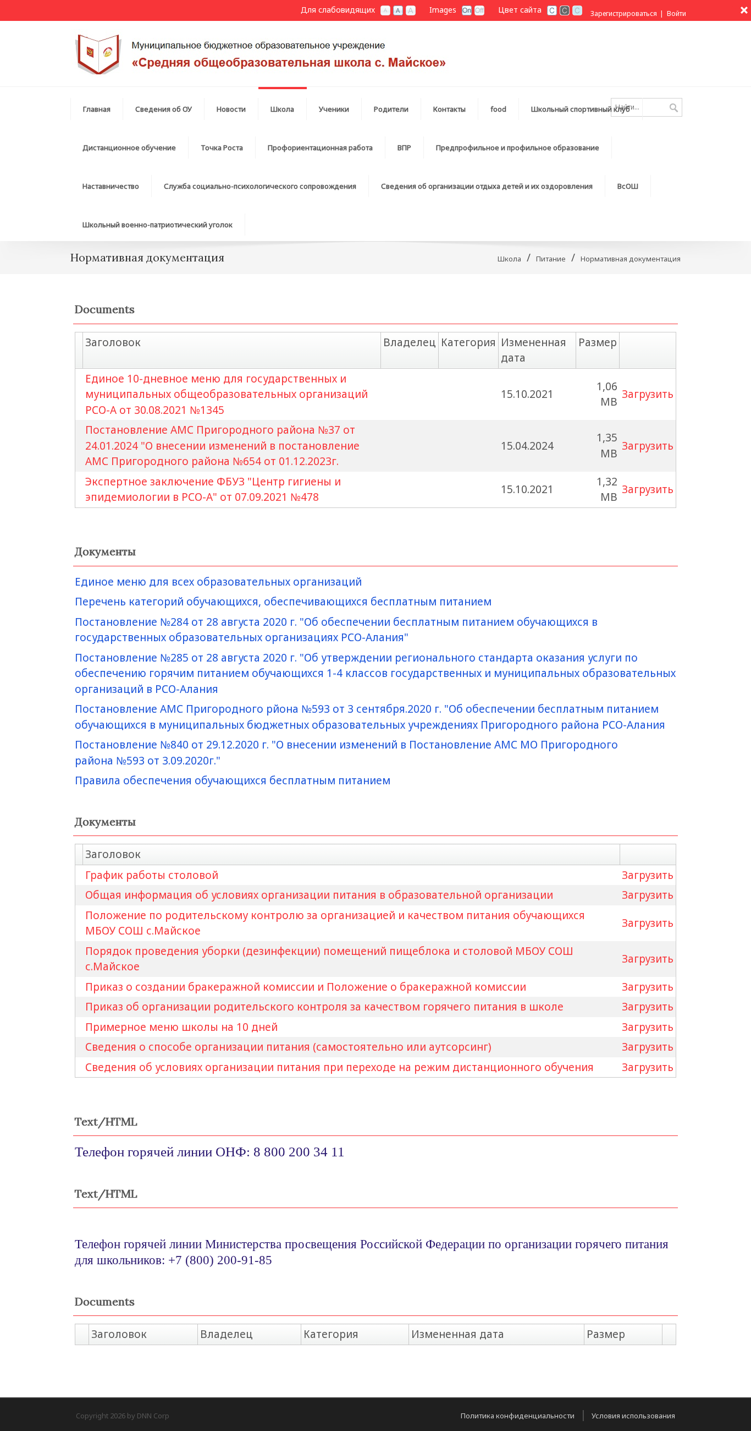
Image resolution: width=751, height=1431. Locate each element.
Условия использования (633, 1416)
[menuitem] (96, 106)
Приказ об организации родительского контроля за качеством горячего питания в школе (324, 1006)
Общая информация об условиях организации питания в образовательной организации (319, 895)
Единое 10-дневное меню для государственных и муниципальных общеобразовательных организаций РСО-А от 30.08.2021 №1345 (226, 394)
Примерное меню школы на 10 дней (181, 1027)
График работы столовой (151, 875)
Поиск (674, 108)
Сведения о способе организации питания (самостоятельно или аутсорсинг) (288, 1047)
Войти (676, 13)
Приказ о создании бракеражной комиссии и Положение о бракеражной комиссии (305, 987)
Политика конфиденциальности (518, 1416)
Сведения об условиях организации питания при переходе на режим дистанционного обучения (339, 1067)
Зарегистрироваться (623, 13)
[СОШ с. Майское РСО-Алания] (262, 53)
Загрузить (647, 394)
